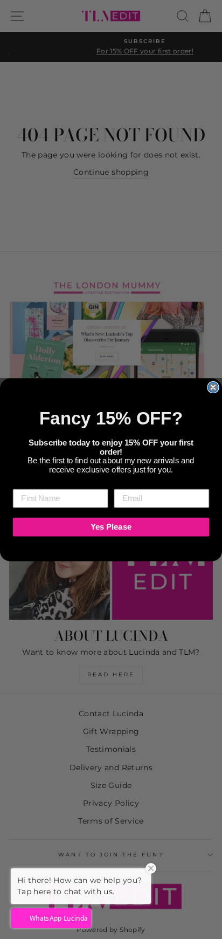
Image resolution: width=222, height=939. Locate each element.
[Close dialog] (213, 387)
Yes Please (111, 526)
